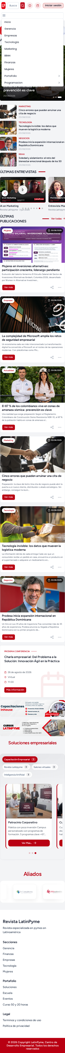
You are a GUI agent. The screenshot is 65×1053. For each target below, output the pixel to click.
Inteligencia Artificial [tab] (16, 774)
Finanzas (8, 954)
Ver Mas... (27, 843)
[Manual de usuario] (30, 5)
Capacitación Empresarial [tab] (19, 759)
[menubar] (32, 52)
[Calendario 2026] (38, 5)
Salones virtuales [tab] (44, 767)
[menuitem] (32, 22)
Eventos (8, 998)
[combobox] (13, 5)
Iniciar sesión (53, 5)
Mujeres (8, 971)
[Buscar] (22, 5)
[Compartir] (52, 287)
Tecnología (9, 965)
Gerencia (8, 948)
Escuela (7, 993)
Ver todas (56, 218)
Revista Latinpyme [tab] (15, 767)
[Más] (60, 287)
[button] (4, 15)
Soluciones (9, 987)
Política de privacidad (16, 1026)
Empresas (9, 959)
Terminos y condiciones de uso (22, 1020)
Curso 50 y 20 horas (15, 1004)
